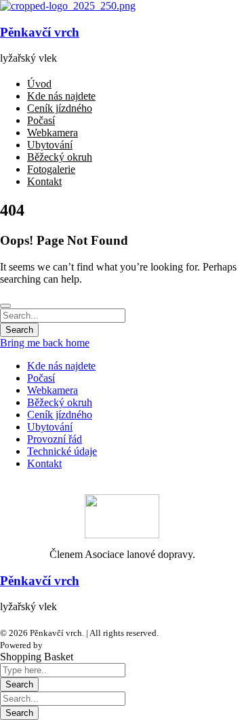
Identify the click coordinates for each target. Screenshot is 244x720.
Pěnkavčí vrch (39, 32)
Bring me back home (44, 342)
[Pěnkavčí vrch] (68, 6)
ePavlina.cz (66, 645)
